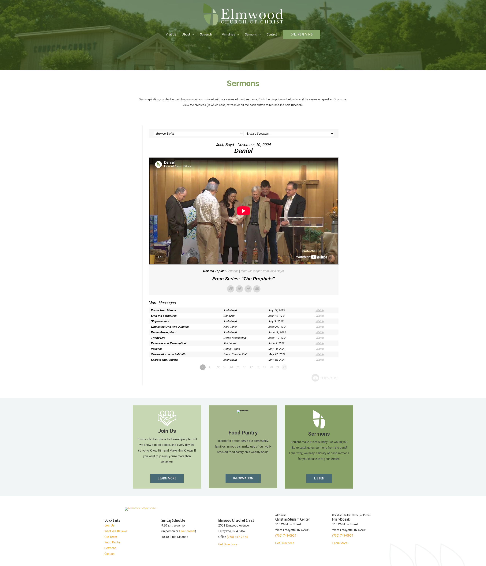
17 (251, 367)
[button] (301, 34)
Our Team (110, 537)
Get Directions (227, 544)
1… (211, 367)
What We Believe (115, 531)
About (186, 34)
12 (217, 367)
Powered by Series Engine (324, 378)
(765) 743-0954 (285, 535)
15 (237, 367)
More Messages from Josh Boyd (262, 271)
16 (244, 367)
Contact (272, 34)
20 (271, 367)
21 (277, 367)
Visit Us (171, 34)
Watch (320, 310)
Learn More (339, 543)
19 (264, 367)
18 (257, 367)
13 (224, 367)
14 (231, 367)
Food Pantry (112, 542)
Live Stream (187, 531)
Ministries (228, 34)
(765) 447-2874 (237, 537)
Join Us (109, 525)
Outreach (206, 34)
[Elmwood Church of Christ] (243, 14)
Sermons (251, 34)
